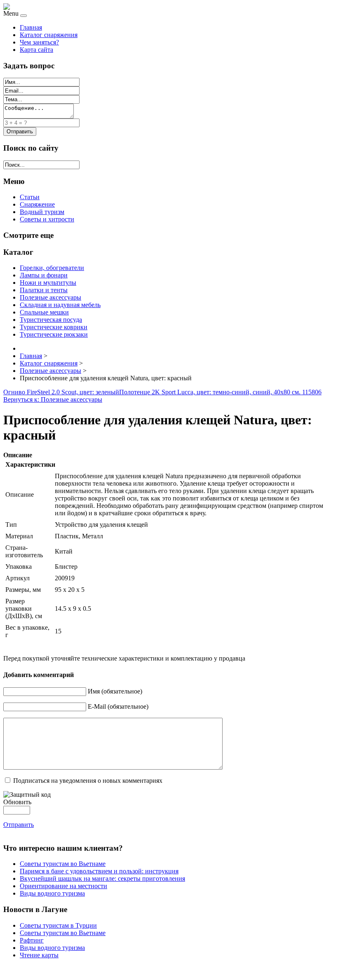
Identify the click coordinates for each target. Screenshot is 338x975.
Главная (31, 27)
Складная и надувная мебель (60, 304)
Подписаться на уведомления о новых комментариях (87, 780)
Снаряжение (37, 204)
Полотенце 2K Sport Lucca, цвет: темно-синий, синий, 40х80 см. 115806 (220, 392)
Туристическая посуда (51, 319)
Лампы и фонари (44, 275)
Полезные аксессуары (50, 297)
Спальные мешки (44, 312)
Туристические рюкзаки (54, 334)
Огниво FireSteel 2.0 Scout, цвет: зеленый (61, 392)
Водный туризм (42, 211)
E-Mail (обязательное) (118, 706)
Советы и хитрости (47, 219)
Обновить (17, 801)
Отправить (18, 824)
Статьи (30, 196)
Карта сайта (36, 49)
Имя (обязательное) (115, 691)
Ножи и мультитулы (48, 282)
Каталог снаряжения (48, 34)
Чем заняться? (39, 42)
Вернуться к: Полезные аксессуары (52, 399)
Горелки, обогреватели (52, 267)
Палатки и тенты (44, 289)
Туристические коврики (53, 326)
